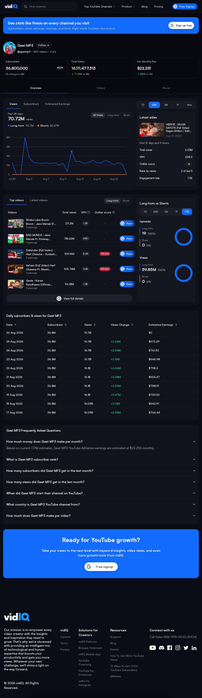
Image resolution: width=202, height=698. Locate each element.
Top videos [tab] (16, 200)
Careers (65, 636)
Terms (64, 643)
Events (114, 649)
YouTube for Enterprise (86, 672)
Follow (42, 45)
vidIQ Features (88, 641)
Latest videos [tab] (38, 200)
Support (115, 636)
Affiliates (115, 676)
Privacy (64, 649)
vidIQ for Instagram (85, 683)
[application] (69, 159)
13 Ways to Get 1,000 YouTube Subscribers (124, 668)
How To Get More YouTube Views (127, 657)
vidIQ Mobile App (90, 654)
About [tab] (166, 88)
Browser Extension (90, 647)
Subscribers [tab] (31, 103)
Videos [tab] (101, 88)
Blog (145, 6)
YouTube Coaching (85, 662)
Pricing (158, 6)
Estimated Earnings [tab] (57, 103)
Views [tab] (13, 103)
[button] (99, 6)
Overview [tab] (35, 88)
